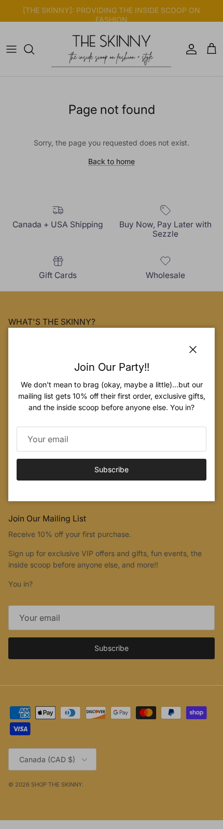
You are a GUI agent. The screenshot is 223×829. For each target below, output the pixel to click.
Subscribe (111, 469)
